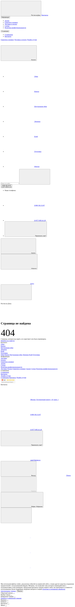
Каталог (33, 60)
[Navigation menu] (16, 292)
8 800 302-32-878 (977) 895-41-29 (6, 186)
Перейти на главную (8, 341)
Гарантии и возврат (11, 22)
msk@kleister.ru (35, 460)
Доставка (4, 358)
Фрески (36, 166)
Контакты (45, 15)
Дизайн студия (32, 40)
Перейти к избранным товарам (11, 598)
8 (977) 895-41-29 (40, 220)
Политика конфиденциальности (15, 28)
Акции (7, 21)
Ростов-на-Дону (35, 15)
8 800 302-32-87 (39, 205)
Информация (5, 17)
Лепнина (37, 121)
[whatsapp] (15, 552)
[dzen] (15, 582)
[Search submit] (34, 177)
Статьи (7, 26)
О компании (5, 31)
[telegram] (45, 537)
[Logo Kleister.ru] (15, 44)
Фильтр (33, 475)
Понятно (19, 591)
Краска (36, 91)
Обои (36, 76)
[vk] (45, 552)
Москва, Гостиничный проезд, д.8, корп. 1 (44, 399)
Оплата (3, 360)
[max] (15, 537)
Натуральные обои (40, 106)
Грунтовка (37, 151)
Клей (36, 136)
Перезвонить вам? (40, 236)
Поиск (68, 475)
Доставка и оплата (11, 24)
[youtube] (45, 567)
